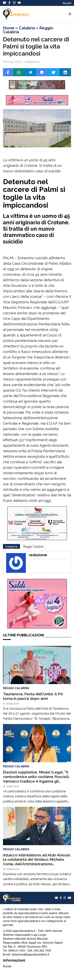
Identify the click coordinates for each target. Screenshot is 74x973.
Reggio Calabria (33, 546)
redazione (12, 703)
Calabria (27, 28)
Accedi (67, 3)
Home (8, 28)
